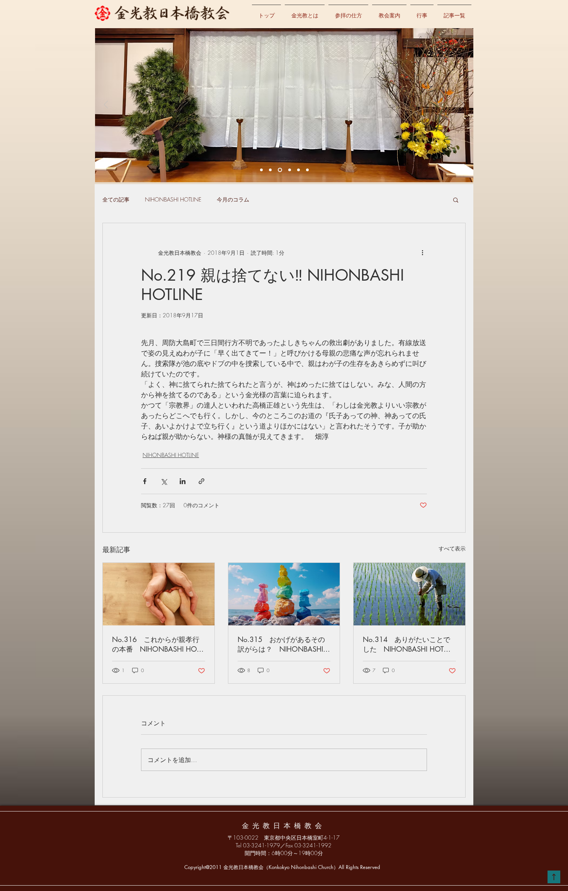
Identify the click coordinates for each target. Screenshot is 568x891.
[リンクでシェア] (201, 481)
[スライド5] (307, 170)
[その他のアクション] (422, 252)
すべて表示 (452, 548)
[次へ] (463, 105)
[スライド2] (280, 170)
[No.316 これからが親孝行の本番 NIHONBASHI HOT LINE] (158, 594)
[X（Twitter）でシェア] (163, 481)
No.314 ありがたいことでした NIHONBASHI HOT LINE (406, 644)
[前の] (106, 105)
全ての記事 (115, 199)
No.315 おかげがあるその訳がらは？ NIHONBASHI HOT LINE (281, 644)
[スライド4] (298, 170)
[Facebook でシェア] (144, 481)
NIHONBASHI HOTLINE (173, 199)
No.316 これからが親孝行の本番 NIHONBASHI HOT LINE (156, 644)
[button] (455, 199)
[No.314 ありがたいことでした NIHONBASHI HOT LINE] (409, 594)
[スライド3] (289, 170)
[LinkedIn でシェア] (182, 481)
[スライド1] (270, 170)
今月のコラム (233, 199)
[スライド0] (261, 170)
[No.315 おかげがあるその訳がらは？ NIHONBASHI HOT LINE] (284, 594)
